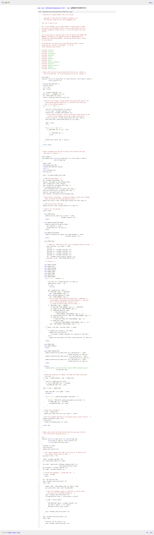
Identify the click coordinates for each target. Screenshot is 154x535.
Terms (18, 532)
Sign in (150, 2)
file (70, 11)
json (151, 532)
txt (147, 532)
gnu (39, 8)
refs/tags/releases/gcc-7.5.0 (54, 8)
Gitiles (9, 532)
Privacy (14, 532)
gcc (43, 8)
